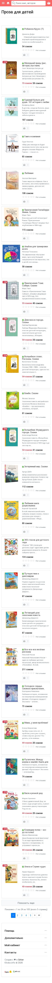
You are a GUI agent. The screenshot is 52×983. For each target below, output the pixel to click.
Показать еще (26, 903)
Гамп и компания (32, 136)
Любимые (29, 173)
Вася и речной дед (33, 793)
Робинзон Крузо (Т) (34, 28)
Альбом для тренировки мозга (35, 247)
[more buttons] (27, 55)
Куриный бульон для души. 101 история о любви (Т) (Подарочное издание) (35, 102)
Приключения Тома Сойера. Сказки (32, 284)
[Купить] (24, 55)
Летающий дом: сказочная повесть (31, 613)
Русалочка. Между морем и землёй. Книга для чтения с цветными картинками (35, 763)
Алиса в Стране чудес (35, 866)
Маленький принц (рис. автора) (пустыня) (34, 64)
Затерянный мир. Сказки (36, 466)
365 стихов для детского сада (35, 541)
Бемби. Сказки (31, 393)
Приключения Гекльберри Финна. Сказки (35, 211)
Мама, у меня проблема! (36, 722)
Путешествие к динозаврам (30, 574)
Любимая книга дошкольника (30, 504)
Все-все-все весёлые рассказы (33, 650)
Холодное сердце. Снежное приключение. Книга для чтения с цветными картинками (33, 690)
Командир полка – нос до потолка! (34, 831)
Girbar (21, 959)
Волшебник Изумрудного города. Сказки (35, 431)
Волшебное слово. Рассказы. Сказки (32, 357)
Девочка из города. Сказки (33, 321)
